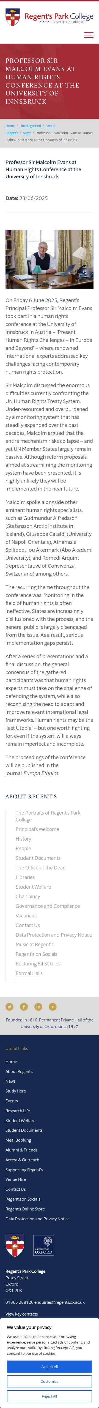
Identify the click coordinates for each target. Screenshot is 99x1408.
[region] (49, 1363)
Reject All (49, 1396)
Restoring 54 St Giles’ (38, 963)
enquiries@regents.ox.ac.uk (59, 1302)
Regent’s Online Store (25, 1209)
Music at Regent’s (35, 944)
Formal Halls (29, 973)
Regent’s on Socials (36, 954)
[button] (89, 35)
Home (11, 1061)
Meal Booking (18, 1140)
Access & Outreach (22, 1159)
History (23, 838)
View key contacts (22, 1314)
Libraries (25, 877)
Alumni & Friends (21, 1150)
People (23, 848)
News (10, 1081)
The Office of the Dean (41, 867)
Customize (49, 1381)
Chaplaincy (28, 896)
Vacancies (27, 915)
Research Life (18, 1110)
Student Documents (38, 858)
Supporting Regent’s (24, 1169)
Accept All (50, 1366)
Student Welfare (33, 886)
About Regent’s (31, 797)
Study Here (16, 1091)
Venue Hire (16, 1179)
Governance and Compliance (48, 906)
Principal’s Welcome (37, 829)
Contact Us (28, 925)
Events (12, 1100)
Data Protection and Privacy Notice (54, 934)
